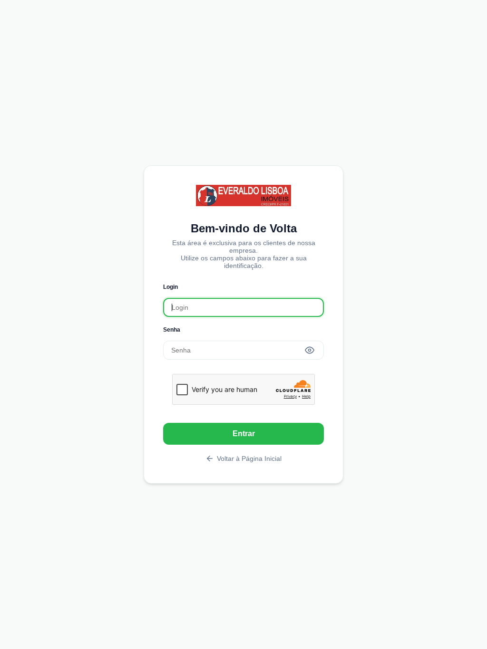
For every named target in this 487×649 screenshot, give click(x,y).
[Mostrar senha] (309, 350)
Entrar (244, 433)
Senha (171, 329)
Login (170, 287)
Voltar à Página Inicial (249, 458)
